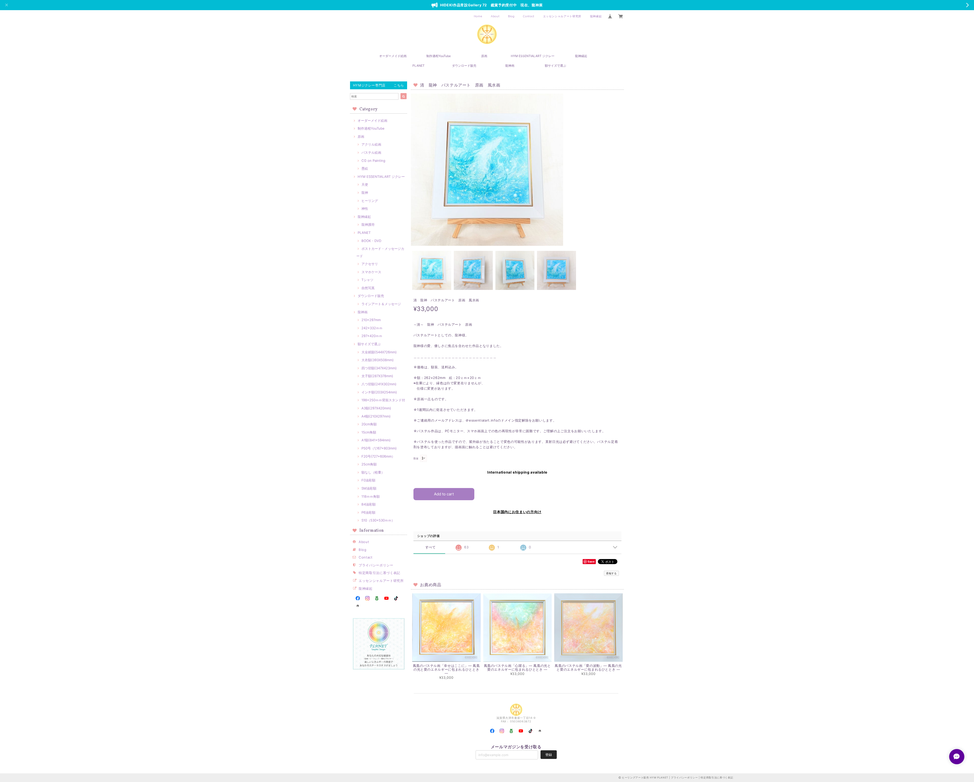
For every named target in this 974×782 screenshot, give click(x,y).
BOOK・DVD (371, 241)
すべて (430, 547)
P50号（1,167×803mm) (379, 448)
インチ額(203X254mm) (379, 392)
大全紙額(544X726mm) (379, 352)
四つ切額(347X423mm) (379, 368)
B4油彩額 (368, 504)
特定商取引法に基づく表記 (379, 573)
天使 (364, 184)
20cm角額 (369, 424)
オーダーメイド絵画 (393, 56)
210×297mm (371, 320)
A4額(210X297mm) (376, 416)
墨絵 (364, 168)
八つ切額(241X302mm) (378, 384)
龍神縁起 (596, 16)
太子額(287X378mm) (377, 376)
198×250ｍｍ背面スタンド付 (383, 400)
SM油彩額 (368, 488)
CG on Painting (373, 161)
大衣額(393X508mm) (377, 360)
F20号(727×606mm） (378, 456)
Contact (528, 16)
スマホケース (371, 272)
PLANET (418, 65)
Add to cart (444, 494)
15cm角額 (368, 432)
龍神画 (509, 65)
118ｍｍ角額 (370, 496)
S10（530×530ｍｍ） (378, 520)
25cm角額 (369, 464)
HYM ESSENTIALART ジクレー (532, 56)
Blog (511, 16)
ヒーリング (369, 201)
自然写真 (368, 288)
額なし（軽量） (373, 472)
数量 (416, 458)
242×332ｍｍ (371, 328)
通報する (611, 573)
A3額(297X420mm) (376, 408)
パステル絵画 (371, 152)
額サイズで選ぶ (555, 65)
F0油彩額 (368, 480)
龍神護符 (368, 224)
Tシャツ (367, 280)
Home (478, 16)
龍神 (364, 192)
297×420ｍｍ (371, 336)
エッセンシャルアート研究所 (562, 16)
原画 (484, 56)
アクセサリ (369, 264)
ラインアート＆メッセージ (381, 304)
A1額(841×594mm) (376, 440)
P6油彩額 (368, 512)
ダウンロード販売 (464, 65)
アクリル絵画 (371, 144)
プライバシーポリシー (376, 565)
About (495, 16)
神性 (364, 208)
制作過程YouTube (438, 56)
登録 (548, 755)
